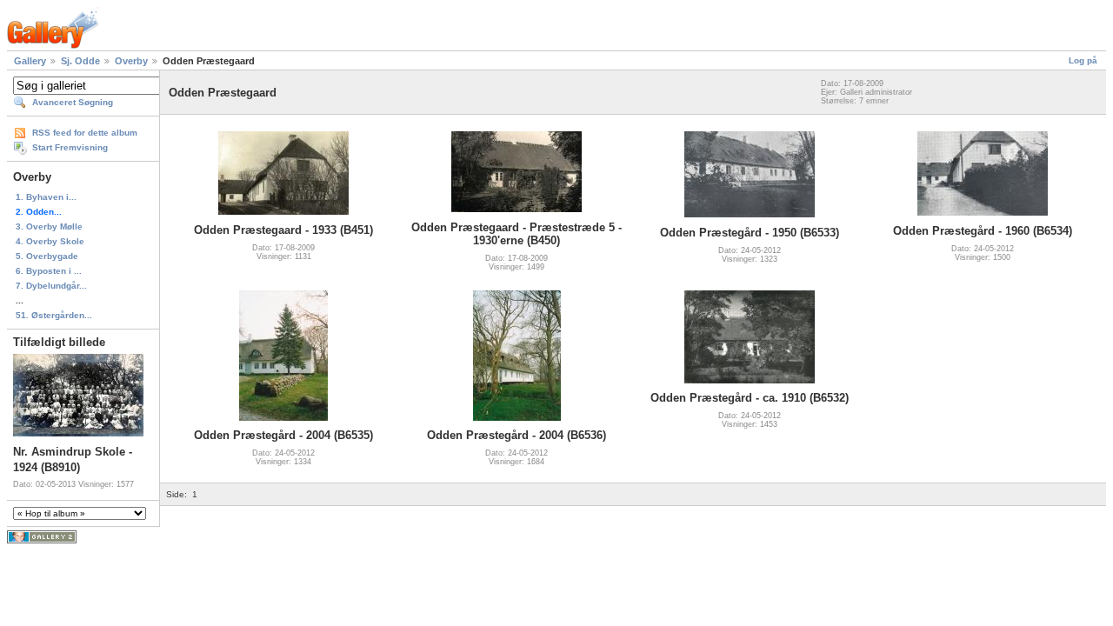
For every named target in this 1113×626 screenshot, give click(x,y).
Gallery (30, 61)
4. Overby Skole (50, 241)
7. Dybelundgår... (51, 285)
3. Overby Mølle (49, 226)
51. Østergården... (54, 315)
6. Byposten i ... (49, 271)
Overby (131, 61)
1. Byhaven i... (46, 197)
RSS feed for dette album (84, 132)
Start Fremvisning (70, 147)
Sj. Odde (80, 61)
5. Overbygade (47, 256)
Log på (1083, 60)
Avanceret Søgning (72, 102)
